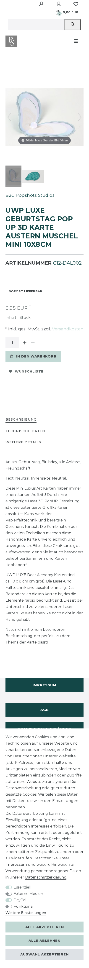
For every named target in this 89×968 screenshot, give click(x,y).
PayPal (20, 900)
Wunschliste (29, 371)
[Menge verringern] (33, 342)
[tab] (21, 420)
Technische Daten (25, 431)
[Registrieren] (59, 4)
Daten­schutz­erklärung (45, 877)
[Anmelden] (42, 4)
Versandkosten (67, 329)
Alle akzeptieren (44, 927)
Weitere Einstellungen (25, 913)
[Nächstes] (80, 117)
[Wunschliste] (76, 4)
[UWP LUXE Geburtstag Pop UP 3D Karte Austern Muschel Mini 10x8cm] (16, 177)
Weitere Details (23, 442)
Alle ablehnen (44, 941)
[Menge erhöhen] (25, 342)
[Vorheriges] (9, 117)
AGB (44, 710)
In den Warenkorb (36, 356)
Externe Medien (28, 893)
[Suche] (72, 24)
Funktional (24, 906)
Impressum (44, 685)
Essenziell (22, 887)
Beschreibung (21, 419)
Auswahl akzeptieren (44, 954)
